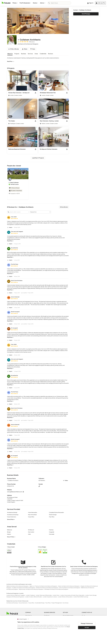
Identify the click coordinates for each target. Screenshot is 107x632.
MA (9, 328)
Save (33, 49)
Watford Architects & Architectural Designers (18, 586)
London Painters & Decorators (65, 597)
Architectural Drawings (12, 603)
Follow (66, 480)
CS (9, 232)
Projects (16, 53)
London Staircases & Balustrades (44, 595)
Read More (9, 61)
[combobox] (59, 3)
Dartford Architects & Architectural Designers (47, 587)
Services (30, 53)
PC (9, 265)
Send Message (86, 14)
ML (9, 217)
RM (9, 297)
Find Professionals (25, 3)
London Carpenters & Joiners (50, 597)
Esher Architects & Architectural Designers (69, 587)
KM (9, 281)
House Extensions (23, 603)
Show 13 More (10, 537)
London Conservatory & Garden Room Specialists (72, 595)
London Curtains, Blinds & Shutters (33, 597)
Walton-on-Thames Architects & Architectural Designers (43, 586)
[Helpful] (8, 227)
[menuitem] (15, 3)
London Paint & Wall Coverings (80, 597)
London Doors (56, 595)
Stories (35, 3)
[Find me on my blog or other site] (39, 486)
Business (23, 53)
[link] (10, 241)
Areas (36, 53)
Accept (87, 627)
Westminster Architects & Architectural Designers (31, 589)
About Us (10, 53)
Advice (42, 3)
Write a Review (64, 207)
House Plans (31, 603)
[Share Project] (35, 92)
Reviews (50, 53)
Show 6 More (10, 519)
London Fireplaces (30, 595)
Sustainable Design (40, 603)
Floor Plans (48, 603)
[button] (40, 212)
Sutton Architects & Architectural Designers (69, 586)
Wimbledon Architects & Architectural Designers (56, 589)
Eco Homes (65, 603)
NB (9, 248)
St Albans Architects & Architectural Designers (23, 587)
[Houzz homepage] (6, 2)
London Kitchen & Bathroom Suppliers (16, 595)
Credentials (43, 53)
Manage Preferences (87, 623)
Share (25, 49)
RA (9, 312)
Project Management (56, 603)
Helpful (10, 227)
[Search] (49, 3)
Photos (14, 3)
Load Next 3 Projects (38, 158)
